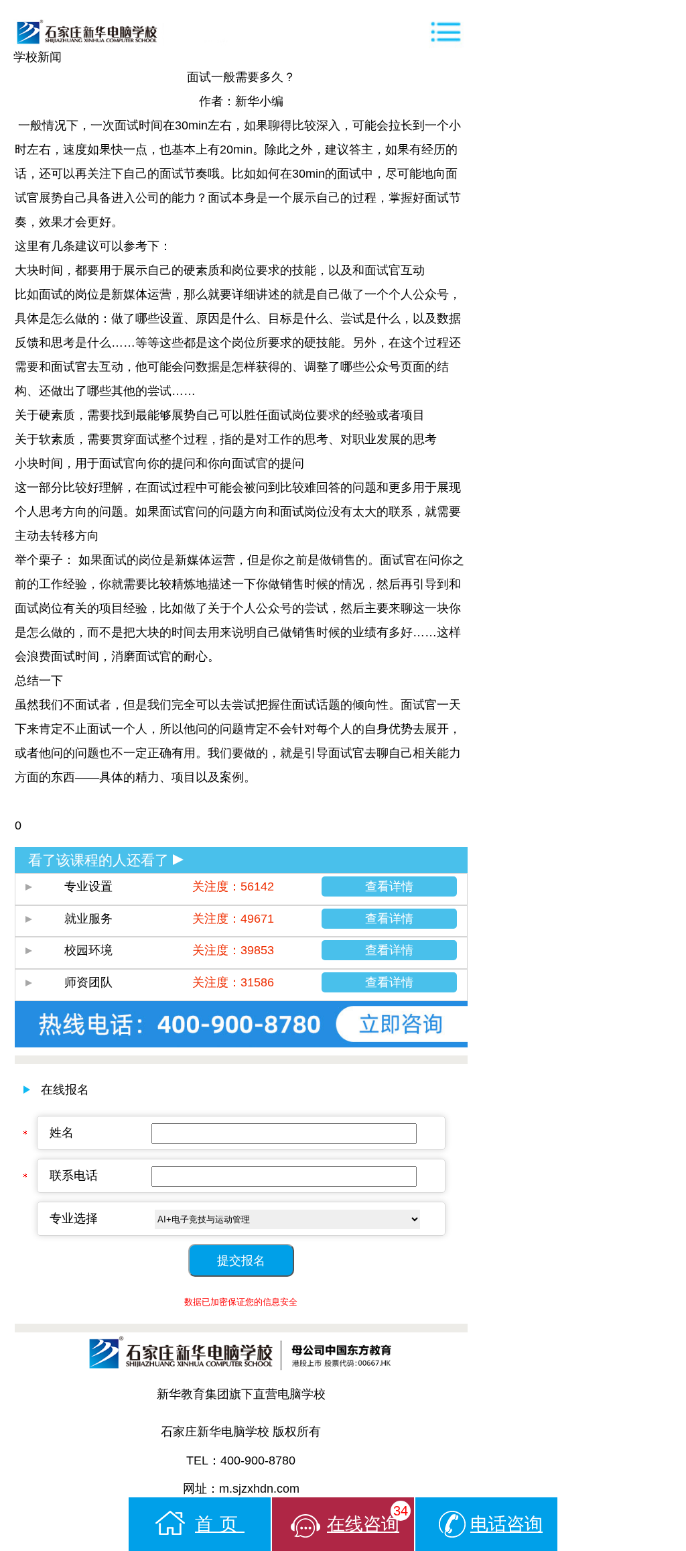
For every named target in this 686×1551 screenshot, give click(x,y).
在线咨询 (367, 1518)
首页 (220, 1524)
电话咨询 (506, 1524)
